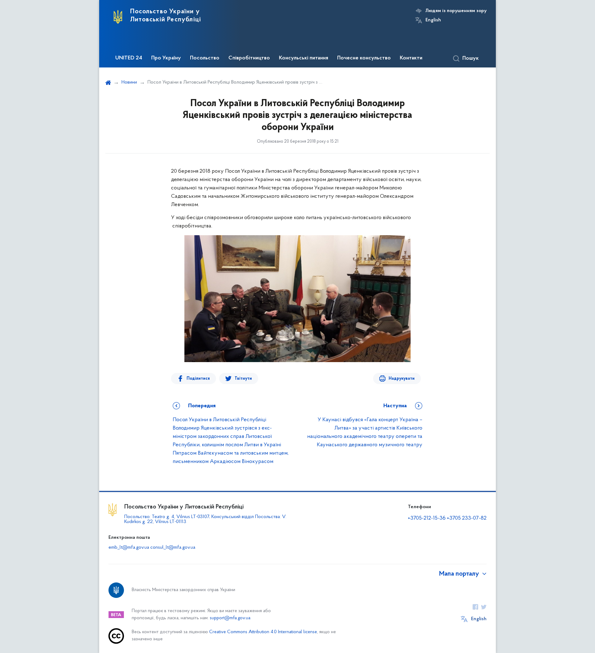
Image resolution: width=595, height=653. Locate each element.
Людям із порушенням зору (456, 10)
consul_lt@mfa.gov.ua (172, 547)
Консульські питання (303, 58)
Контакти (411, 58)
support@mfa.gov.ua (230, 618)
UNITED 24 (128, 58)
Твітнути (243, 378)
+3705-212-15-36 (427, 518)
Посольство (204, 58)
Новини (129, 82)
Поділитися (198, 378)
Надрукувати (402, 378)
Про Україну (166, 58)
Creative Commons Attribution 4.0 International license (263, 632)
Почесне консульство (364, 58)
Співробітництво (249, 58)
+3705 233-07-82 (467, 518)
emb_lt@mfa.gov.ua (128, 547)
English (433, 20)
